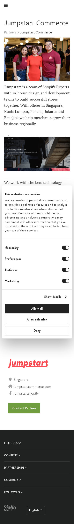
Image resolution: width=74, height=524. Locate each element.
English (34, 510)
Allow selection (37, 319)
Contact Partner (24, 408)
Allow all (37, 308)
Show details (52, 296)
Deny (37, 330)
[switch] (65, 259)
